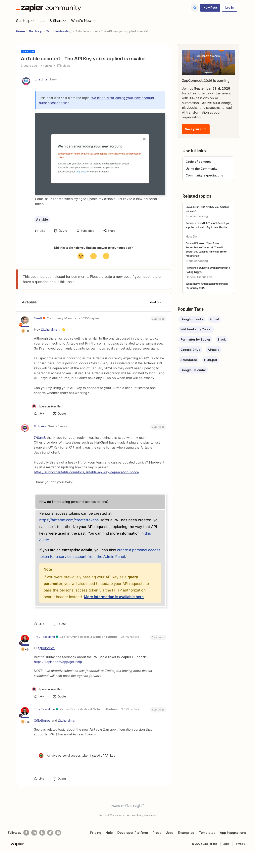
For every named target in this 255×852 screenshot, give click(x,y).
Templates (207, 833)
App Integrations (233, 833)
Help (109, 833)
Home (20, 31)
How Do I (192, 236)
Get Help (23, 21)
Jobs (170, 833)
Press (156, 833)
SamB (38, 318)
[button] (210, 8)
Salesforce (188, 360)
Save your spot (195, 129)
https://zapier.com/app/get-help (58, 662)
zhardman (41, 79)
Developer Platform (132, 833)
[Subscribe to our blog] (42, 833)
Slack (222, 339)
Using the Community (202, 168)
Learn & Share (50, 21)
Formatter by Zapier (195, 339)
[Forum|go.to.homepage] (49, 8)
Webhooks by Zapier (196, 329)
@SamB (40, 438)
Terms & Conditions (111, 815)
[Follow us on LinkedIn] (34, 833)
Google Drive (190, 350)
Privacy (239, 843)
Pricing (95, 833)
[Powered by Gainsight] (128, 807)
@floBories (46, 648)
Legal (226, 843)
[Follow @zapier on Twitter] (50, 833)
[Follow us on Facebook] (26, 833)
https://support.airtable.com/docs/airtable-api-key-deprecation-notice (86, 472)
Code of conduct (198, 161)
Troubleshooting (59, 31)
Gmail (214, 319)
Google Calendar (193, 370)
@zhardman (50, 329)
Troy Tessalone (44, 637)
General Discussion (199, 277)
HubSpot (210, 360)
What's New (81, 21)
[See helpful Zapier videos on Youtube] (58, 833)
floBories (40, 426)
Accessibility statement (142, 815)
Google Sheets (191, 319)
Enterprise (186, 833)
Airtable (42, 219)
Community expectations (204, 175)
